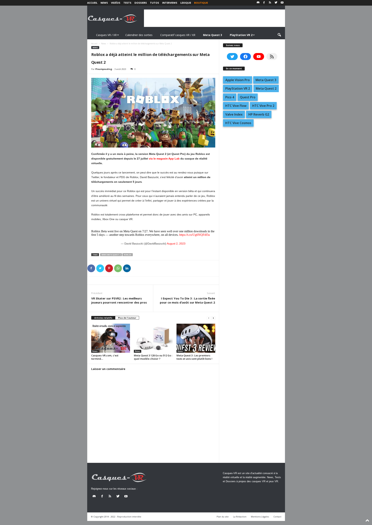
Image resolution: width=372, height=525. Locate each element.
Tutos (154, 2)
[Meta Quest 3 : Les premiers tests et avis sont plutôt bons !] (196, 338)
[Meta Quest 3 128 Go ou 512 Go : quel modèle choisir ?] (153, 338)
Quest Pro (247, 97)
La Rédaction (239, 516)
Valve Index (234, 114)
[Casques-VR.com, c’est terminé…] (110, 338)
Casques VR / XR (106, 35)
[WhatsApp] (118, 268)
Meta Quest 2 (266, 88)
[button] (279, 35)
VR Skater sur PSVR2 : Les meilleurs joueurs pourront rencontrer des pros (119, 300)
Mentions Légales (260, 516)
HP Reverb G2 (258, 114)
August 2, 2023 (176, 243)
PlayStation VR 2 (237, 88)
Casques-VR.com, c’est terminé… (104, 357)
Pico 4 (229, 97)
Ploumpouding (103, 69)
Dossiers (140, 2)
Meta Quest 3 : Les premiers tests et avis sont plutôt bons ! (194, 357)
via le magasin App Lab (164, 158)
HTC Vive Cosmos (238, 123)
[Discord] (258, 3)
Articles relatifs (103, 317)
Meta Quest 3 (266, 80)
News (104, 2)
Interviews (169, 2)
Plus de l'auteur (127, 317)
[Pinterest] (109, 268)
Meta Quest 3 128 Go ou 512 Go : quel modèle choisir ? (153, 357)
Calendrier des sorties (138, 35)
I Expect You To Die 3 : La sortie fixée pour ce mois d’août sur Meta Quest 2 (187, 300)
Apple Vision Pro (237, 80)
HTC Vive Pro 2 (263, 106)
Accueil (92, 2)
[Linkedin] (127, 268)
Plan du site (223, 516)
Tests (127, 2)
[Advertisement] (214, 18)
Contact (277, 516)
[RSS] (270, 3)
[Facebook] (264, 3)
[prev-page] (209, 318)
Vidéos (115, 2)
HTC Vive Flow (235, 106)
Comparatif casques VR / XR (177, 35)
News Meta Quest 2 (111, 254)
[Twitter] (276, 3)
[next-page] (213, 318)
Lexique (185, 2)
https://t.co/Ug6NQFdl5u (194, 234)
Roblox (127, 254)
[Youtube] (282, 3)
